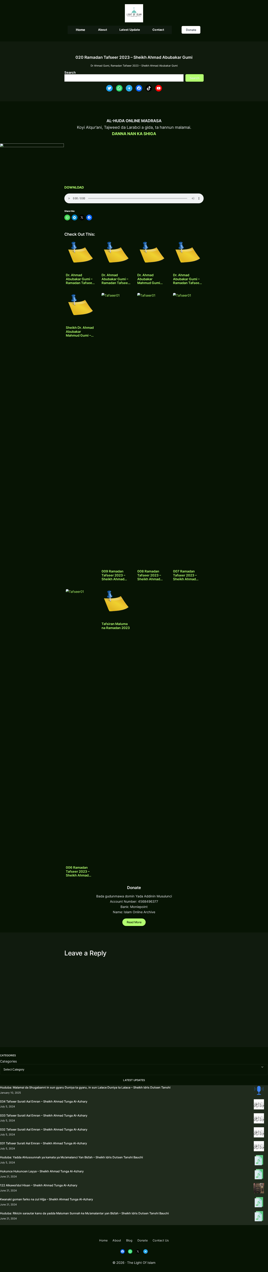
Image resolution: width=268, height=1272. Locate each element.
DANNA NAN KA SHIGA (134, 133)
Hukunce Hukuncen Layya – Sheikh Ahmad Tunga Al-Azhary (42, 1171)
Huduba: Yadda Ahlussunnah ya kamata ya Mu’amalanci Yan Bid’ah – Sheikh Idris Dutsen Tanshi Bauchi (71, 1157)
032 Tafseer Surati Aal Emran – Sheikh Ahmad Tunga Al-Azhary (43, 1129)
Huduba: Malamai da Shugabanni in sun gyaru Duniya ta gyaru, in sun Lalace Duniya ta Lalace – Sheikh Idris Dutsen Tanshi (85, 1087)
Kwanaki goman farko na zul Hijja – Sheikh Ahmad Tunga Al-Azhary (46, 1199)
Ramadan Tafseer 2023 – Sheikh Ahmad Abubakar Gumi (144, 65)
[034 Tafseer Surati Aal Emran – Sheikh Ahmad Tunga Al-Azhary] (259, 1105)
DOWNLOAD (74, 187)
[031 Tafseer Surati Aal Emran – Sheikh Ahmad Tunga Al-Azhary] (259, 1147)
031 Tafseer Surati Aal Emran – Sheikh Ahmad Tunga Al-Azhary (43, 1143)
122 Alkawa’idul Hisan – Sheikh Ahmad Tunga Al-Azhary (38, 1185)
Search (70, 72)
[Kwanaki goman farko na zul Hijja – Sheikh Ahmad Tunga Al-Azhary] (259, 1203)
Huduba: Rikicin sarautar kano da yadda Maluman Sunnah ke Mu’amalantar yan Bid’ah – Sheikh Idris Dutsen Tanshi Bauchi (84, 1213)
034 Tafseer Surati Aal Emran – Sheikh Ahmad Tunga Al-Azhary (43, 1101)
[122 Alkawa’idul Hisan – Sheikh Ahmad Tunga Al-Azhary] (259, 1189)
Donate (191, 30)
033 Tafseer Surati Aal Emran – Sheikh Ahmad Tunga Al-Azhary (43, 1115)
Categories (8, 1061)
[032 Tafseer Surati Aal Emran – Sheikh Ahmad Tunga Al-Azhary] (259, 1133)
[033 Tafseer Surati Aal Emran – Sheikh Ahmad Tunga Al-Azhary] (259, 1119)
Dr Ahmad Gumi (100, 65)
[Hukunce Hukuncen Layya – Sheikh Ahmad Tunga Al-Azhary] (259, 1175)
